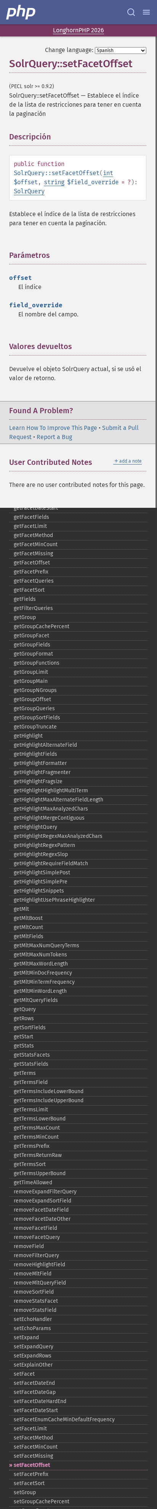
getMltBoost (28, 918)
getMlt (21, 909)
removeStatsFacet (36, 1301)
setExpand (26, 1337)
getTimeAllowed (33, 1182)
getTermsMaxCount (37, 1128)
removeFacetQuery (37, 1237)
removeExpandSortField (42, 1201)
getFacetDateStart (36, 508)
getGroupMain (31, 681)
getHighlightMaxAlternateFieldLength (58, 799)
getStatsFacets (32, 1055)
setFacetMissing (33, 1456)
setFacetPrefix (31, 1474)
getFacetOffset (32, 562)
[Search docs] (131, 12)
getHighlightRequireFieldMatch (51, 863)
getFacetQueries (34, 581)
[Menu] (146, 12)
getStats (24, 1046)
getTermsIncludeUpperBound (48, 1100)
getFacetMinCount (36, 544)
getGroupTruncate (35, 727)
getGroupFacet (31, 635)
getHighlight (28, 736)
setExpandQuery (33, 1346)
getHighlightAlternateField (45, 745)
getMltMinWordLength (40, 991)
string (54, 182)
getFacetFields (31, 517)
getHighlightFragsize (38, 781)
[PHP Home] (21, 12)
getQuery (25, 1009)
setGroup (25, 1492)
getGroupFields (32, 645)
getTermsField (31, 1082)
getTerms (25, 1073)
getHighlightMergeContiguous (49, 818)
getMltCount (28, 927)
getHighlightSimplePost (42, 872)
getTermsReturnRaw (38, 1155)
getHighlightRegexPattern (44, 845)
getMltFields (28, 936)
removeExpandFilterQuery (45, 1191)
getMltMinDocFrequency (43, 973)
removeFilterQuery (36, 1255)
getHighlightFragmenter (42, 772)
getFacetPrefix (31, 572)
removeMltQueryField (40, 1283)
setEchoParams (32, 1328)
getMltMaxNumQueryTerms (46, 945)
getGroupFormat (33, 654)
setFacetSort (29, 1483)
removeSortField (34, 1292)
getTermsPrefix (32, 1146)
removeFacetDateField (41, 1210)
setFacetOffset (32, 1465)
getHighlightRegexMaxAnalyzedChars (58, 836)
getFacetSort (29, 590)
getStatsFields (31, 1064)
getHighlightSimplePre (40, 882)
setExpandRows (32, 1356)
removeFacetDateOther (42, 1219)
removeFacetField (35, 1228)
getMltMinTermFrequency (44, 982)
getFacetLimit (30, 526)
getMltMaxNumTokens (40, 954)
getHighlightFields (35, 754)
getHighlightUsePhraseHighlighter (54, 900)
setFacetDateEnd (34, 1383)
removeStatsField (35, 1310)
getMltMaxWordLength (41, 964)
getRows (24, 1018)
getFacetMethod (33, 535)
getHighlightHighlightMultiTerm (51, 790)
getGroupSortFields (37, 717)
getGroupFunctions (36, 663)
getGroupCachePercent (41, 626)
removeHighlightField (39, 1264)
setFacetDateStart (36, 1410)
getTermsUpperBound (40, 1173)
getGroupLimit (31, 672)
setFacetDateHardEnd (40, 1401)
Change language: (69, 50)
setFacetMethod (33, 1438)
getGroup (25, 617)
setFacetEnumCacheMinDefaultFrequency (64, 1419)
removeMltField (32, 1273)
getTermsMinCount (36, 1137)
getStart (23, 1036)
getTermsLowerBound (40, 1119)
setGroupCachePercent (41, 1501)
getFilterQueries (33, 608)
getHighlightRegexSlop (41, 854)
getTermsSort (30, 1164)
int (108, 173)
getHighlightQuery (35, 827)
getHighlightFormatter (40, 763)
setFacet (24, 1374)
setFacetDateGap (35, 1392)
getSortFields (30, 1027)
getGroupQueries (34, 708)
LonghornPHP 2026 (78, 30)
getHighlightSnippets (39, 891)
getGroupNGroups (35, 690)
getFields (25, 599)
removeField (29, 1246)
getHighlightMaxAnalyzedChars (51, 809)
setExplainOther (33, 1365)
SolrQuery (29, 191)
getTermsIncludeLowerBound (48, 1091)
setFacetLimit (30, 1428)
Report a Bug (54, 437)
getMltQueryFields (36, 1000)
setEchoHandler (33, 1319)
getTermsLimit (31, 1109)
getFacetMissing (33, 553)
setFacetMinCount (36, 1447)
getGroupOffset (32, 699)
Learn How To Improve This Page (53, 427)
